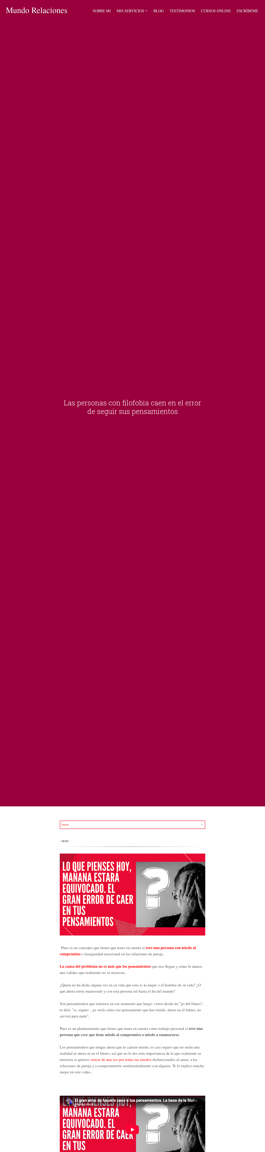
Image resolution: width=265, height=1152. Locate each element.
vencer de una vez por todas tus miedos (121, 1059)
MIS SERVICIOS (130, 10)
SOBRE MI (102, 10)
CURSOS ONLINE (216, 10)
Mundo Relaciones (36, 9)
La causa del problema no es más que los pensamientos (105, 966)
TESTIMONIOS (182, 10)
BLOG (158, 10)
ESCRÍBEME (247, 10)
